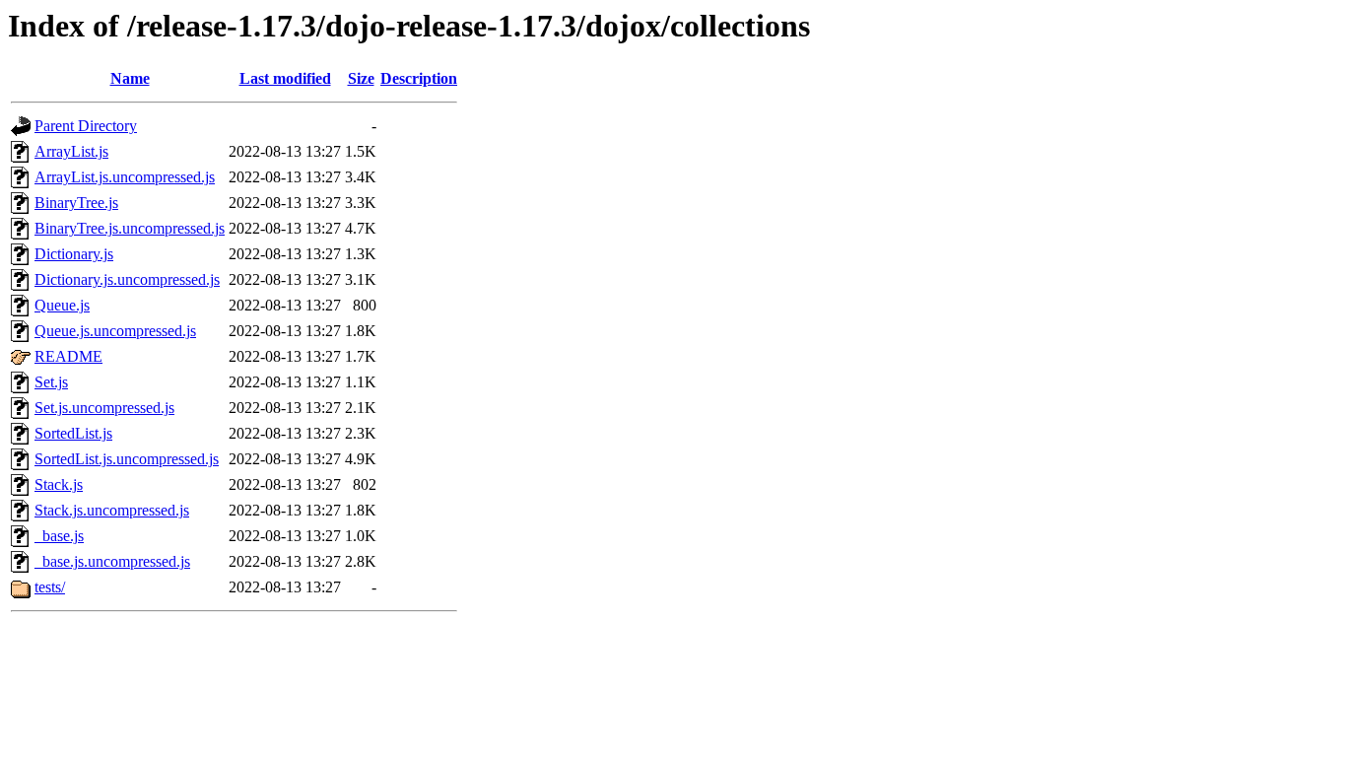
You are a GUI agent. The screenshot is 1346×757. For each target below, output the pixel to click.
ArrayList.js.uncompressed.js (124, 177)
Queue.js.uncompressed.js (115, 330)
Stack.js (58, 484)
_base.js (59, 535)
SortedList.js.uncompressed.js (126, 458)
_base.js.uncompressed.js (112, 561)
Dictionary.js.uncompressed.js (127, 279)
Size (361, 78)
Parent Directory (85, 125)
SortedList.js (73, 433)
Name (130, 78)
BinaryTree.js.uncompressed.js (129, 228)
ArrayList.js (71, 151)
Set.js (51, 382)
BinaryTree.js (76, 202)
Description (418, 78)
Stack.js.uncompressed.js (111, 510)
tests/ (49, 587)
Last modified (285, 78)
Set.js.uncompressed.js (104, 407)
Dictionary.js (73, 253)
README (68, 356)
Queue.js (62, 305)
